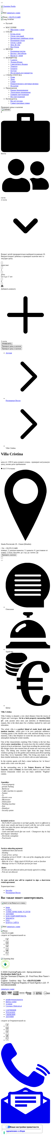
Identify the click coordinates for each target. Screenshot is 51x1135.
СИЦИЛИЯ (10, 1014)
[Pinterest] (7, 948)
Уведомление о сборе (14, 1131)
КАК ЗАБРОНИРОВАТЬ (16, 916)
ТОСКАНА (10, 1012)
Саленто (13, 60)
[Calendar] (6, 109)
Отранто (13, 69)
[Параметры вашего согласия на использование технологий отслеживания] (4, 1132)
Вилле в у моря (16, 56)
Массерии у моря (17, 30)
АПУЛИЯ (10, 914)
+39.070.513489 (14, 17)
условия (9, 1004)
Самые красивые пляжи (20, 103)
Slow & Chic (15, 45)
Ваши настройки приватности (24, 1127)
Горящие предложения (19, 94)
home (8, 907)
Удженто (13, 66)
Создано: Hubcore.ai (14, 1006)
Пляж (12, 77)
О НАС (9, 910)
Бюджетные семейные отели (21, 38)
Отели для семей (17, 36)
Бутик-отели (15, 34)
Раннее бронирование (19, 90)
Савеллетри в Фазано (19, 64)
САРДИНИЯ (11, 1010)
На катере (14, 86)
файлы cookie (11, 1002)
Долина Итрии (16, 62)
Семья (12, 82)
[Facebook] (7, 941)
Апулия (9, 353)
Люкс (12, 79)
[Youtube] (7, 951)
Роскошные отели (17, 40)
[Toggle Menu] (2, 9)
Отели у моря (15, 43)
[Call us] (25, 1086)
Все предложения (17, 97)
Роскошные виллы (17, 51)
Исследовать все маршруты (21, 73)
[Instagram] (7, 944)
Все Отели (14, 47)
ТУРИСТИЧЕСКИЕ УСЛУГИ (18, 912)
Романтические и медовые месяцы (24, 84)
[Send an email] (25, 1123)
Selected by (10, 918)
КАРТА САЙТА (12, 922)
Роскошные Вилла (13, 401)
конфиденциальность (14, 1000)
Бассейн (9, 890)
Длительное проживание (20, 92)
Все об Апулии (16, 101)
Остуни (13, 71)
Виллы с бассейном (18, 53)
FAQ (7, 920)
